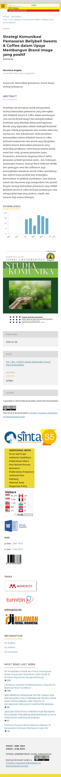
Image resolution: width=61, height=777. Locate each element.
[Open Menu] (3, 6)
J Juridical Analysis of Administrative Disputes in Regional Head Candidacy (29, 686)
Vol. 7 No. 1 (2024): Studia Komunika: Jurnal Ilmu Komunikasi (28, 21)
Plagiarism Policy (18, 486)
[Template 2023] (15, 531)
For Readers (9, 643)
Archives (16, 16)
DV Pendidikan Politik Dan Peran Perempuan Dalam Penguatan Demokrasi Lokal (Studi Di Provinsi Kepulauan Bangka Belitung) (27, 674)
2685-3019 (18, 543)
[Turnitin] (20, 603)
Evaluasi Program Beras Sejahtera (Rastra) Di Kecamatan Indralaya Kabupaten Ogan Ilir (27, 726)
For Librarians (11, 651)
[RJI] (22, 623)
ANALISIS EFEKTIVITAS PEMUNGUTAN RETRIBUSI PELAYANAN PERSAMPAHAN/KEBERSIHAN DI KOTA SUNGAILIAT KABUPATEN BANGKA (30, 714)
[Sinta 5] (30, 444)
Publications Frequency (21, 471)
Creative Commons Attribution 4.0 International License (23, 764)
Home (6, 16)
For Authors (9, 647)
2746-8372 (17, 549)
